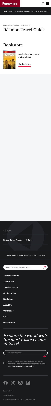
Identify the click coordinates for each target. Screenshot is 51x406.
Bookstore (8, 299)
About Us (7, 305)
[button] (47, 3)
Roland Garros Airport (12, 240)
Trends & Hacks (10, 287)
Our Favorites (9, 293)
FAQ (5, 317)
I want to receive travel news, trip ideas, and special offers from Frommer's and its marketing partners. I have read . (26, 363)
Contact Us (8, 311)
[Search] (44, 267)
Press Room (9, 322)
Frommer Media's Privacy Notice (22, 366)
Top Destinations (11, 276)
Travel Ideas (8, 281)
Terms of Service (8, 395)
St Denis (29, 240)
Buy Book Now (24, 64)
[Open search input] (42, 3)
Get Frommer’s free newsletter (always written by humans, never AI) (25, 11)
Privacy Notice (8, 391)
